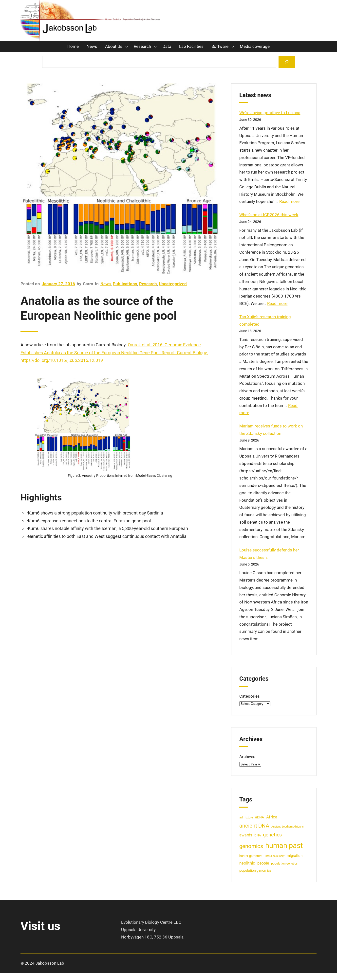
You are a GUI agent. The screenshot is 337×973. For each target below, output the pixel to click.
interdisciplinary (274, 856)
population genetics (284, 863)
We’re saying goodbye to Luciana (269, 112)
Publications (125, 283)
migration (294, 855)
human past (284, 845)
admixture (246, 817)
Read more (289, 201)
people (263, 863)
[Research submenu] (155, 46)
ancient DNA (254, 825)
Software (219, 46)
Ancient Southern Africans (287, 826)
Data (167, 46)
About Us (113, 46)
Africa (271, 816)
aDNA (259, 817)
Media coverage (255, 46)
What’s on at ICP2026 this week (268, 214)
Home (73, 46)
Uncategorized (173, 283)
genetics (272, 835)
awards (245, 835)
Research (142, 46)
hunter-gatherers (250, 856)
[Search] (287, 62)
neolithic (247, 863)
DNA (257, 835)
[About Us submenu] (126, 46)
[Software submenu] (232, 46)
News (92, 46)
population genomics (255, 870)
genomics (251, 846)
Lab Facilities (191, 46)
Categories (249, 696)
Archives (247, 756)
